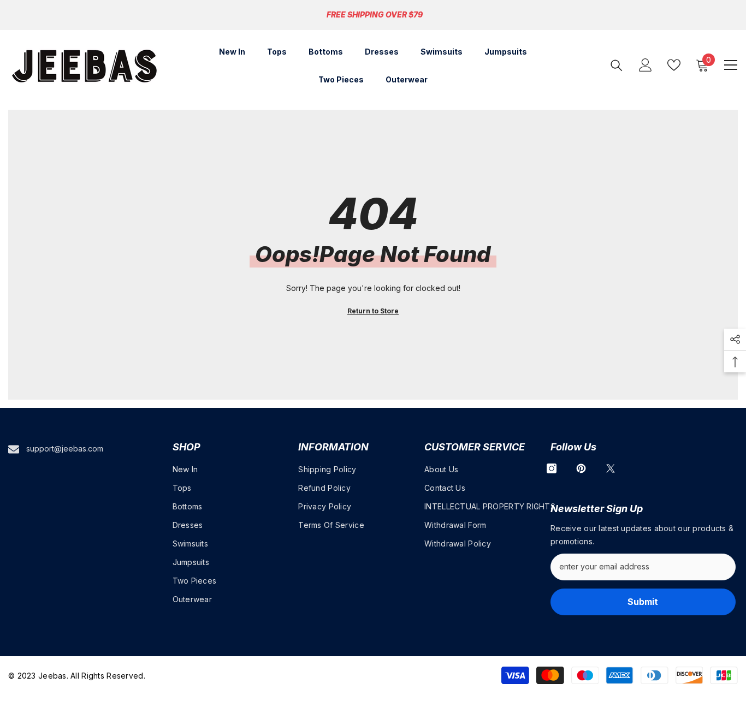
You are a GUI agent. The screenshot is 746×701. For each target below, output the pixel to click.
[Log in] (645, 65)
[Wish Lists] (673, 65)
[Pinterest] (581, 468)
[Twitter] (610, 468)
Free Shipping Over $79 (375, 14)
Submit (642, 601)
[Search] (616, 65)
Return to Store (373, 311)
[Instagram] (551, 468)
